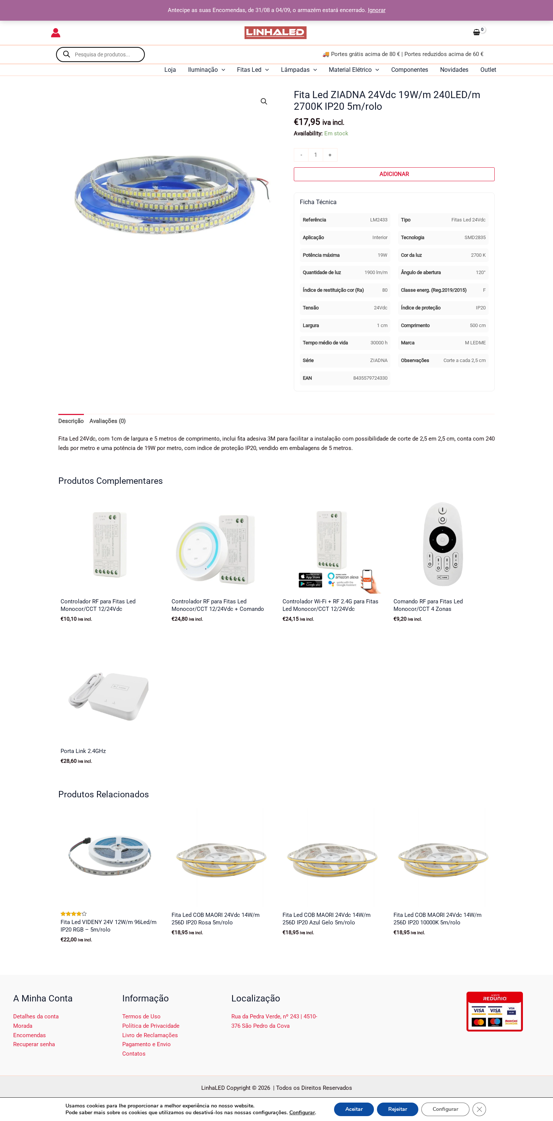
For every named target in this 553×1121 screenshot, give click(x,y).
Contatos (134, 1053)
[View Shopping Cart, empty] (486, 32)
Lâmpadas (295, 69)
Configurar (302, 1112)
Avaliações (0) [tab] (108, 421)
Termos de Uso (141, 1016)
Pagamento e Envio (146, 1044)
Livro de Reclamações (150, 1035)
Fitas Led (249, 69)
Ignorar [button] (377, 10)
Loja (170, 69)
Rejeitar (397, 1109)
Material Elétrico (350, 69)
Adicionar (394, 174)
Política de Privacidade (150, 1026)
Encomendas (29, 1035)
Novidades (454, 69)
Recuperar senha (34, 1044)
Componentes (409, 69)
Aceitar (354, 1109)
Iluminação (203, 69)
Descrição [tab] (71, 421)
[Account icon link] (56, 33)
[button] (221, 70)
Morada (22, 1026)
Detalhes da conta (36, 1016)
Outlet (488, 69)
